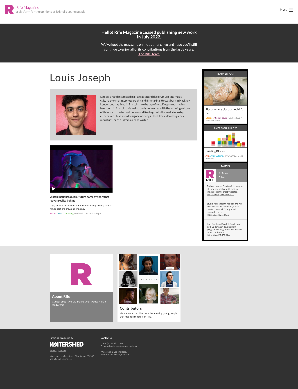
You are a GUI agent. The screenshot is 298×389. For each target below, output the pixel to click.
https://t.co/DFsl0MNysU (219, 235)
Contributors (131, 308)
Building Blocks (215, 151)
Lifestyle (209, 117)
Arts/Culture (216, 155)
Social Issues (221, 117)
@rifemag (223, 175)
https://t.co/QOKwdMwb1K (220, 194)
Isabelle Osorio (212, 120)
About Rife (61, 296)
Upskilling (69, 213)
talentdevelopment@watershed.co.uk (121, 346)
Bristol (53, 213)
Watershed (67, 344)
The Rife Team (149, 54)
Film (60, 213)
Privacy (53, 350)
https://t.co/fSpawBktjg (218, 214)
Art (207, 155)
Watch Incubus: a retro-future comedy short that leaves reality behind (79, 198)
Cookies (62, 350)
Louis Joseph (94, 213)
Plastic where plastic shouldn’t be (224, 111)
